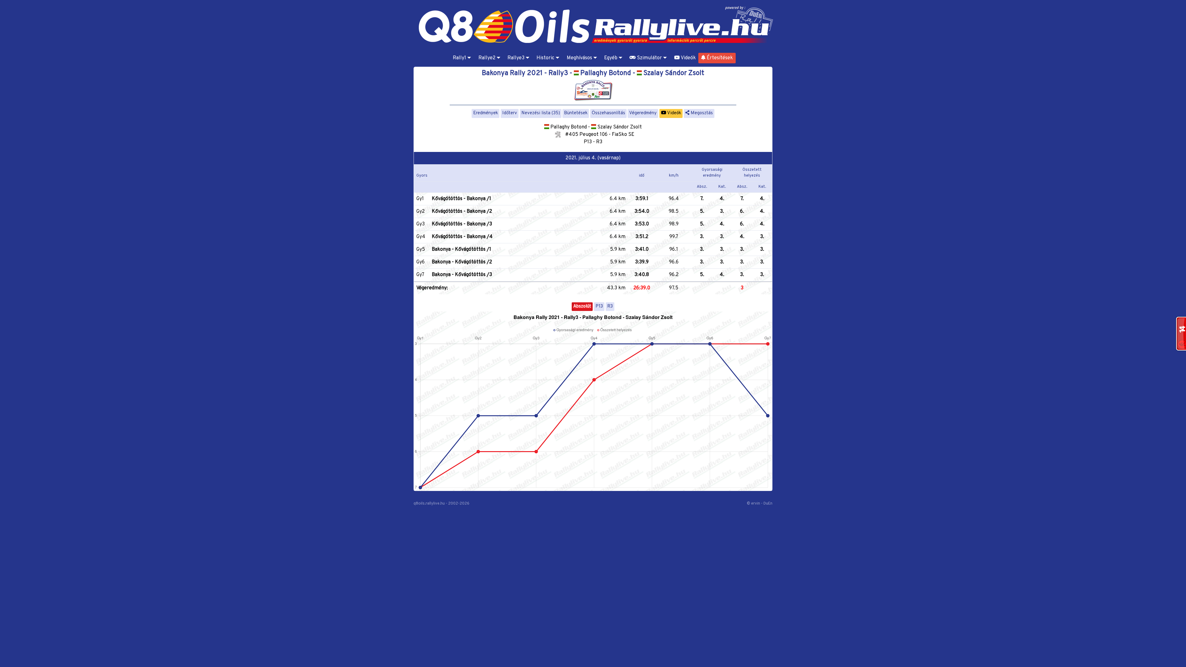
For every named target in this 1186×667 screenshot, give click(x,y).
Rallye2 (486, 58)
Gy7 (420, 275)
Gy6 (420, 262)
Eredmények (485, 113)
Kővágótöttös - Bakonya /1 (461, 199)
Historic (545, 58)
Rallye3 (515, 58)
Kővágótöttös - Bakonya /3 (462, 224)
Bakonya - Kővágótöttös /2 (462, 262)
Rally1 (459, 58)
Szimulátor (649, 58)
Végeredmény (643, 113)
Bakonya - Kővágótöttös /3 (462, 275)
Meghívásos (579, 58)
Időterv (509, 113)
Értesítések (719, 58)
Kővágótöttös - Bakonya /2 (462, 211)
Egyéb (610, 58)
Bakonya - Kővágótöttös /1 (461, 249)
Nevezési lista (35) (540, 113)
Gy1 (420, 199)
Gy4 (420, 237)
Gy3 (420, 224)
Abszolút (582, 306)
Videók (688, 58)
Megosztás (701, 113)
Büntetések (575, 113)
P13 (599, 306)
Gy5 (420, 249)
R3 (610, 306)
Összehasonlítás (608, 113)
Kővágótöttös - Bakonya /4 (462, 237)
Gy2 (420, 211)
